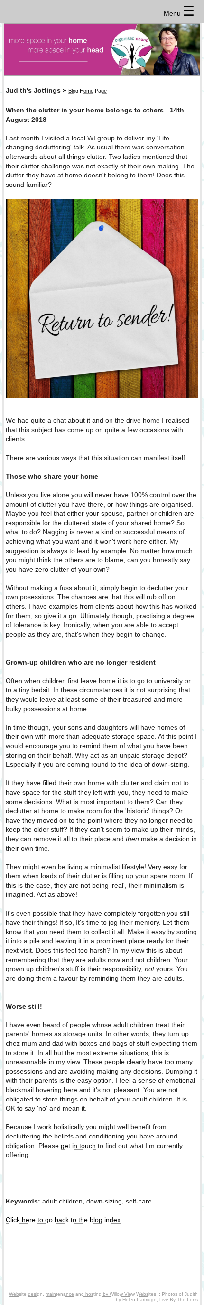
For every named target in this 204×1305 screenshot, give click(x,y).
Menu (179, 13)
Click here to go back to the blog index (63, 1219)
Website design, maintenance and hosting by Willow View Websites (82, 1293)
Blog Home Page (87, 90)
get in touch (78, 1145)
